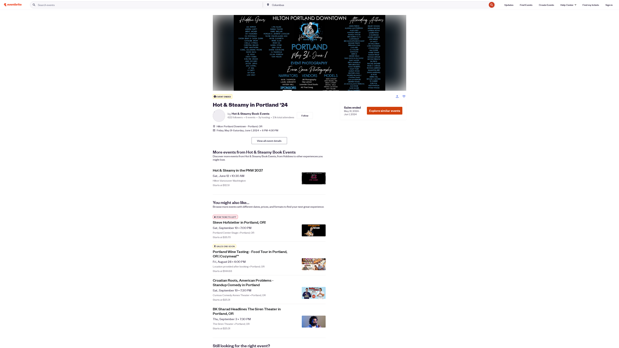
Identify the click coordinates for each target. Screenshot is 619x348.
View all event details (269, 140)
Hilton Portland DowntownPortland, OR (239, 126)
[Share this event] (397, 96)
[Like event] (404, 96)
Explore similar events (384, 111)
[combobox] (379, 5)
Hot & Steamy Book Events (250, 113)
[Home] (13, 4)
